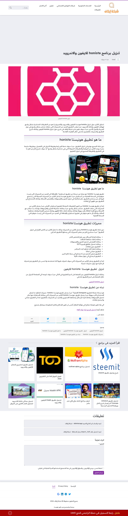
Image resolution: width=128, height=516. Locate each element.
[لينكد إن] (62, 494)
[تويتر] (69, 494)
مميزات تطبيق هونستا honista (93, 334)
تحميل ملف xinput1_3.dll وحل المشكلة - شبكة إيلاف (80, 432)
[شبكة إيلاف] (112, 8)
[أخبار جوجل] (58, 494)
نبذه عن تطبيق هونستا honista (70, 334)
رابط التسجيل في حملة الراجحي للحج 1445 (91, 513)
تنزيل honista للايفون (96, 282)
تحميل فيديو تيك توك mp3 (86, 310)
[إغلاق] (10, 513)
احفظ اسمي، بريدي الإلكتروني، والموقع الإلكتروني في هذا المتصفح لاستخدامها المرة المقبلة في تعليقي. (70, 468)
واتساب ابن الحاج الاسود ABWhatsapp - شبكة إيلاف (81, 423)
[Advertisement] (64, 32)
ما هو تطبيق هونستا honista (51, 331)
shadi (113, 59)
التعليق (101, 444)
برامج (101, 342)
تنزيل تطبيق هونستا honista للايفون (75, 331)
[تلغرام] (66, 494)
